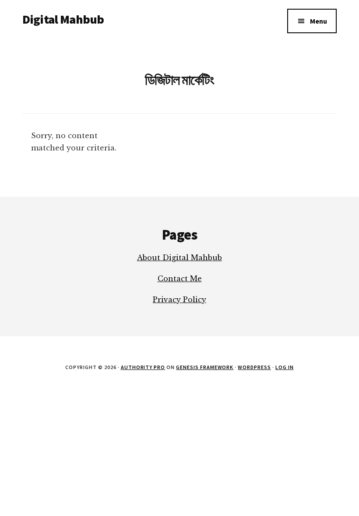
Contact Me (180, 278)
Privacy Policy (179, 299)
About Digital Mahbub (179, 257)
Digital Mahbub (63, 19)
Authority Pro (143, 367)
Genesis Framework (204, 367)
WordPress (254, 367)
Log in (284, 367)
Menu (318, 21)
